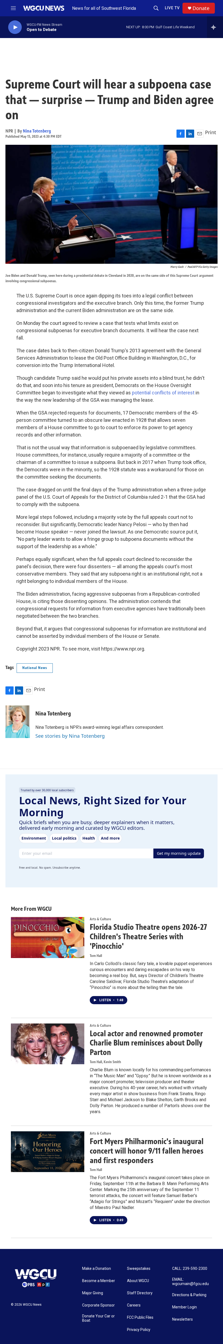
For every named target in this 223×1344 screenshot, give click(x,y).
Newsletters (182, 1319)
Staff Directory (140, 1293)
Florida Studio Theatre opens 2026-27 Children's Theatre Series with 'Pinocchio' (148, 936)
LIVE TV (172, 8)
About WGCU (138, 1281)
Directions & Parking (189, 1295)
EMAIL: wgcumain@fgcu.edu (190, 1281)
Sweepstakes (138, 1269)
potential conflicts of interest (163, 392)
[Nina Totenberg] (17, 721)
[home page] (44, 8)
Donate (201, 8)
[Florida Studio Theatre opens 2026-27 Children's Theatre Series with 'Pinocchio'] (47, 937)
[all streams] (215, 27)
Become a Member (98, 1281)
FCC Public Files (140, 1317)
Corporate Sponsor (98, 1305)
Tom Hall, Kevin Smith (105, 1062)
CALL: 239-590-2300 (189, 1269)
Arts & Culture (100, 919)
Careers (134, 1305)
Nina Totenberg (37, 131)
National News (34, 667)
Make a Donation (96, 1269)
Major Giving (92, 1293)
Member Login (184, 1307)
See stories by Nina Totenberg (70, 736)
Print (210, 132)
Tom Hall (96, 955)
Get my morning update (179, 853)
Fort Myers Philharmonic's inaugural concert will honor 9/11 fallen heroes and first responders (146, 1150)
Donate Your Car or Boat (98, 1318)
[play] (15, 27)
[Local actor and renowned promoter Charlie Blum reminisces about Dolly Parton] (47, 1043)
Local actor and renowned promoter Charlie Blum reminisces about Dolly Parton (146, 1043)
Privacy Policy (138, 1330)
